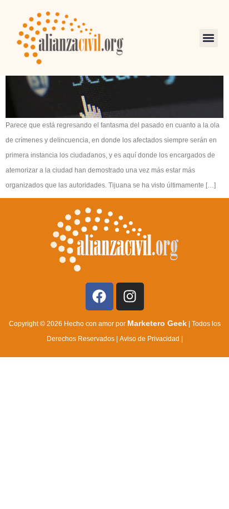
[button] (209, 38)
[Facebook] (99, 296)
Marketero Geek (157, 323)
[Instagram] (130, 296)
